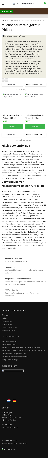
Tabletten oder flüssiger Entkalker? (14, 354)
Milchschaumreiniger (16, 20)
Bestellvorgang (7, 324)
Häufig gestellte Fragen (10, 360)
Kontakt (4, 318)
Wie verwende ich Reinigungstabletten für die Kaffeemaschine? (24, 350)
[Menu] (3, 4)
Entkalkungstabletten (9, 341)
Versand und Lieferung (9, 327)
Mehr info (12, 126)
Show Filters (10, 84)
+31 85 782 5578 (10, 420)
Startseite (5, 20)
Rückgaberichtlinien (8, 330)
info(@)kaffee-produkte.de (11, 418)
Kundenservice (7, 321)
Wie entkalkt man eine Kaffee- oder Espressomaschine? (21, 347)
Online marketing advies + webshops (14, 443)
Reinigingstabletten (9, 344)
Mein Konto (5, 315)
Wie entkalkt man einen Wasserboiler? (15, 357)
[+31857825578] (6, 9)
